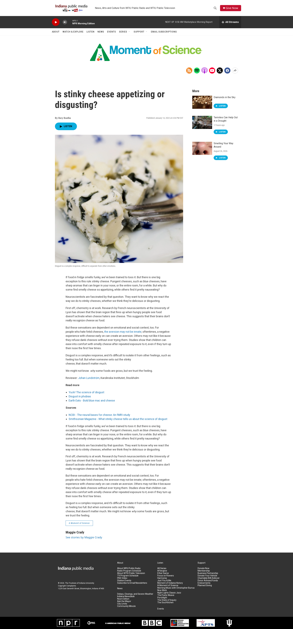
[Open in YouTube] (212, 70)
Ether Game (163, 573)
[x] (220, 70)
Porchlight (162, 597)
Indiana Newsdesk (126, 596)
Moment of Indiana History (170, 583)
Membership (204, 571)
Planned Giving (205, 585)
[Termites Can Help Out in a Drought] (202, 122)
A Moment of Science (79, 523)
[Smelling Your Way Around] (202, 148)
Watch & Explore (73, 32)
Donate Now (203, 568)
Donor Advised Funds (208, 580)
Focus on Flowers (165, 576)
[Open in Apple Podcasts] (204, 70)
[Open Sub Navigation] (129, 32)
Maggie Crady (75, 532)
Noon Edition (123, 599)
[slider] (69, 22)
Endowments (204, 583)
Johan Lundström (88, 378)
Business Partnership (208, 573)
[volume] (64, 22)
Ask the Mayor (124, 601)
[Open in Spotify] (197, 70)
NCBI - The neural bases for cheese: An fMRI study (99, 414)
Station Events (124, 580)
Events (111, 32)
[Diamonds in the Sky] (202, 102)
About (56, 32)
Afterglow (162, 571)
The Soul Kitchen (165, 602)
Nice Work (162, 590)
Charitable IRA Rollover (209, 578)
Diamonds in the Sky (224, 97)
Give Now (232, 8)
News (101, 32)
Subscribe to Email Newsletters (132, 583)
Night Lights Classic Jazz (169, 593)
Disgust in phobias (80, 396)
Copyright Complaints (67, 586)
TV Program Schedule (127, 576)
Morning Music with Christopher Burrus (176, 588)
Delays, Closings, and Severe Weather (135, 594)
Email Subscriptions (164, 32)
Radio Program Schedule (129, 571)
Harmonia (162, 578)
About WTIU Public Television (131, 573)
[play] (55, 22)
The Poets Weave (165, 595)
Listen (90, 32)
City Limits (122, 604)
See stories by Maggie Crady (84, 537)
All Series (161, 568)
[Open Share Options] (235, 70)
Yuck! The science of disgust (86, 392)
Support (139, 32)
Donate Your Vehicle (207, 576)
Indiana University (86, 583)
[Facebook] (227, 70)
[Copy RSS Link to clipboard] (189, 70)
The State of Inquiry (166, 600)
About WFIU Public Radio (129, 568)
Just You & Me (164, 580)
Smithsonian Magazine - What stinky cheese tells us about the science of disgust (118, 419)
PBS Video (122, 578)
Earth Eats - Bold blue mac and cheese (92, 400)
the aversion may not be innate (122, 331)
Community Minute (126, 606)
